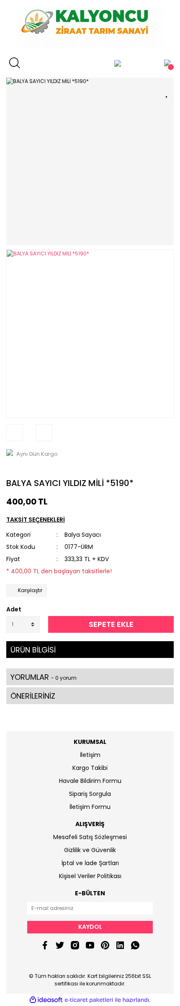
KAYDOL (90, 927)
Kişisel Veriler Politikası (90, 876)
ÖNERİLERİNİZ (32, 696)
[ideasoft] (46, 1000)
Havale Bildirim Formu (90, 781)
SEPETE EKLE (111, 624)
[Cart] (167, 63)
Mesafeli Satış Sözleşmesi (90, 837)
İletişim (90, 755)
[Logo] (89, 27)
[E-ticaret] (88, 1000)
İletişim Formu (90, 807)
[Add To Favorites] (167, 91)
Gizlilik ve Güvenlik (90, 850)
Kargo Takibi (90, 768)
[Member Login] (117, 63)
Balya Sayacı (82, 534)
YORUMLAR (43, 677)
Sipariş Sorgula (90, 794)
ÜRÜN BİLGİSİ (33, 650)
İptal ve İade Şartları (90, 863)
